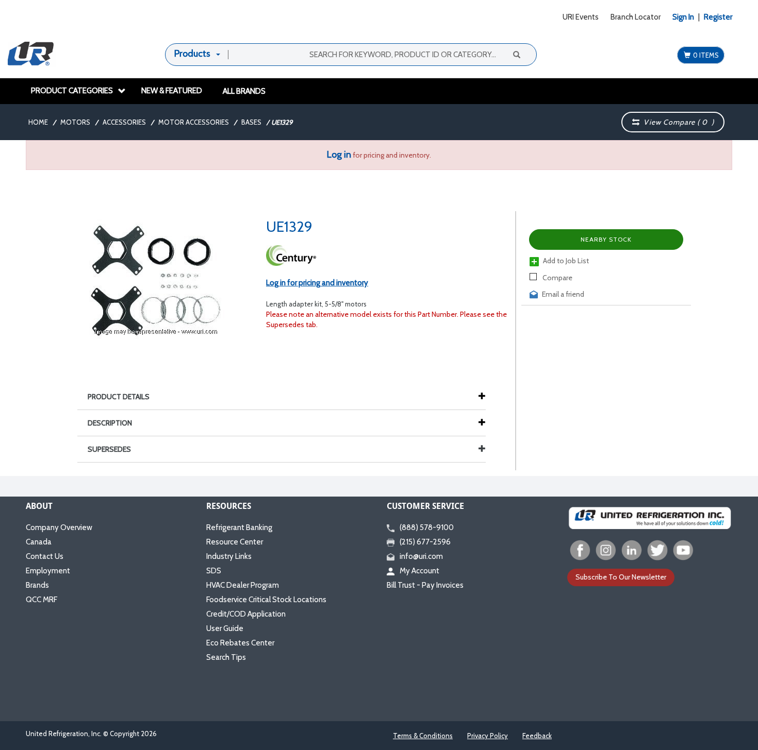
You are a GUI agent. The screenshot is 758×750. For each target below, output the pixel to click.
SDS (213, 570)
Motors (75, 122)
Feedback (537, 735)
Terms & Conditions (423, 735)
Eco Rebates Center (240, 642)
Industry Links (229, 556)
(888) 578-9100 (427, 527)
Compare (556, 277)
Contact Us (44, 556)
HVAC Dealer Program (242, 585)
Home (38, 122)
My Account (419, 570)
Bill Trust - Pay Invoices (425, 585)
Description (110, 423)
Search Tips (226, 657)
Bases (251, 122)
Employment (48, 570)
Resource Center (234, 542)
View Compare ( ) (676, 122)
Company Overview (59, 527)
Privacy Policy (487, 735)
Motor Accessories (193, 122)
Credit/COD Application (246, 614)
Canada (39, 542)
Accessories (124, 122)
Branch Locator (636, 17)
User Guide (224, 628)
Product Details (119, 396)
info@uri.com (421, 556)
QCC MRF (41, 599)
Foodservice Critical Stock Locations (266, 599)
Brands (37, 585)
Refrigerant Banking (239, 527)
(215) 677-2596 (425, 542)
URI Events (581, 17)
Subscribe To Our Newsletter (620, 577)
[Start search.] (516, 54)
